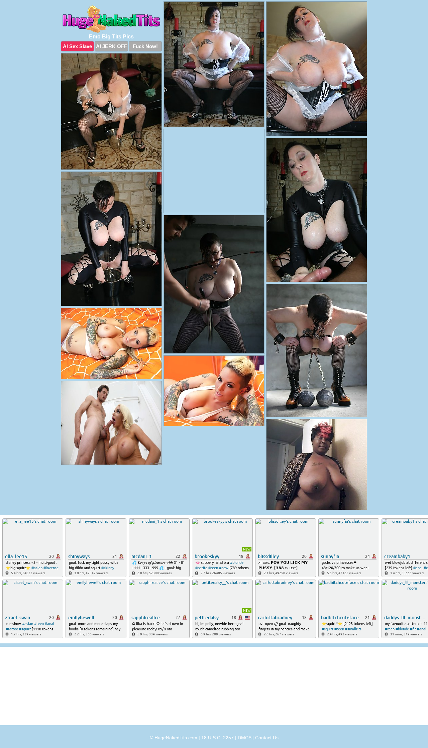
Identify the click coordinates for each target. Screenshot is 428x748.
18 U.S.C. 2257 (217, 737)
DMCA (244, 737)
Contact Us (267, 737)
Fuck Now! (145, 46)
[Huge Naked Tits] (111, 19)
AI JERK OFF (111, 46)
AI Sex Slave (77, 46)
